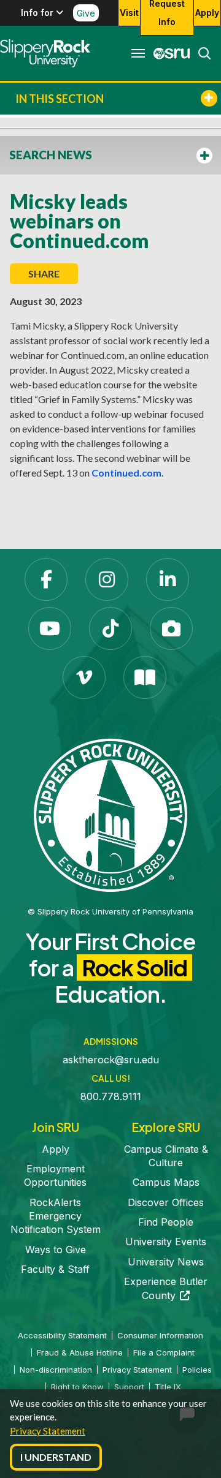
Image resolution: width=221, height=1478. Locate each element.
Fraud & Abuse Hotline (80, 1352)
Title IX (168, 1387)
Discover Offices (166, 1202)
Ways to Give (55, 1249)
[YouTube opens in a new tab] (49, 628)
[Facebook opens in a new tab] (46, 579)
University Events (165, 1241)
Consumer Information (160, 1335)
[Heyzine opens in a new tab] (144, 677)
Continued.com (126, 472)
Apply (207, 12)
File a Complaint (164, 1352)
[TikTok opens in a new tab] (110, 628)
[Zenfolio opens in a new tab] (171, 628)
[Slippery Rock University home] (110, 815)
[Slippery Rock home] (45, 53)
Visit (129, 12)
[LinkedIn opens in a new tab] (167, 579)
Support (129, 1387)
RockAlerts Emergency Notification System (55, 1216)
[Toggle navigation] (138, 53)
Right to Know (77, 1387)
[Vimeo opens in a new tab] (84, 677)
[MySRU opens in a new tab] (168, 53)
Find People (165, 1222)
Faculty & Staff (55, 1269)
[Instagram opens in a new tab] (106, 579)
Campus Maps (166, 1182)
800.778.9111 (110, 1096)
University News (166, 1262)
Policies (197, 1369)
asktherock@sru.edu (111, 1060)
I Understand (55, 1457)
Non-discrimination (56, 1369)
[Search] (201, 53)
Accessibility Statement (62, 1335)
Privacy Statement (47, 1430)
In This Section (59, 98)
